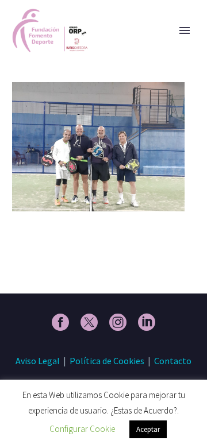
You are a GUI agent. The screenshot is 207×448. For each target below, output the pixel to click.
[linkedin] (146, 322)
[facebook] (60, 322)
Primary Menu (184, 30)
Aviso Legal (38, 360)
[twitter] (89, 322)
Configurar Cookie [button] (82, 428)
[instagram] (117, 322)
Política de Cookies (107, 360)
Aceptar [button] (148, 429)
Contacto (172, 360)
